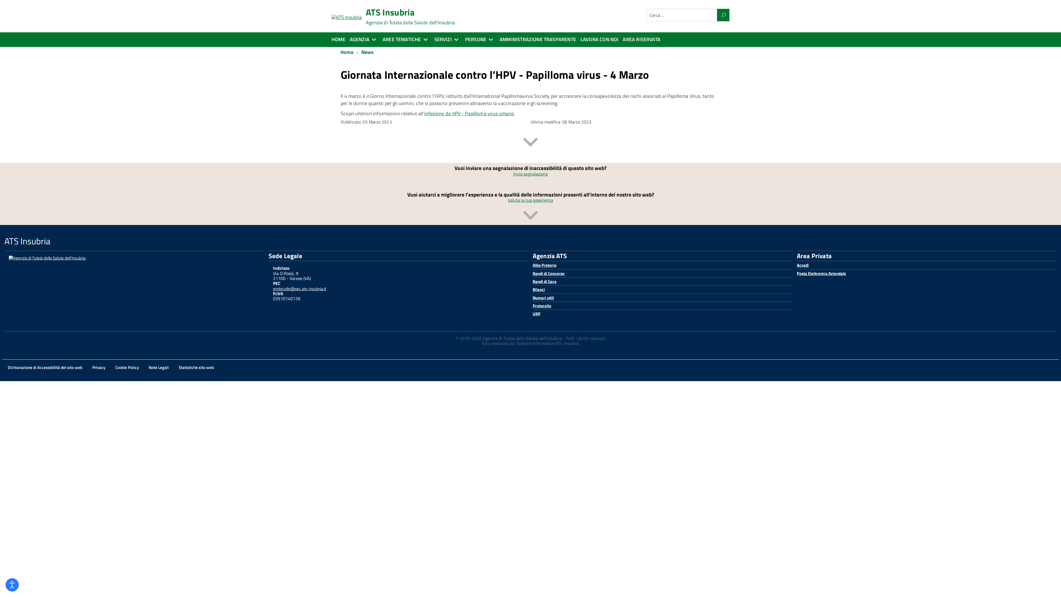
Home (338, 39)
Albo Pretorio (544, 265)
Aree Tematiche (402, 39)
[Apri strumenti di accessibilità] (12, 584)
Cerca (723, 15)
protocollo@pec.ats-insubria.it (299, 289)
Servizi (443, 39)
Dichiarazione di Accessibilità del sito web (45, 367)
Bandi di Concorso (548, 273)
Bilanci (539, 289)
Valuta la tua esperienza (530, 200)
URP (536, 314)
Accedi (803, 265)
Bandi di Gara (544, 281)
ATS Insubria (410, 16)
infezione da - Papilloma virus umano (469, 113)
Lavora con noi (600, 39)
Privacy (98, 367)
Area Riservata (641, 39)
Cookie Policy (127, 367)
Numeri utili (543, 298)
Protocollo (542, 306)
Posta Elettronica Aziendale (821, 273)
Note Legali (159, 367)
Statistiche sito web (196, 367)
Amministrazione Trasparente (538, 39)
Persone (475, 39)
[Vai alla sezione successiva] (530, 143)
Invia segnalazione (530, 174)
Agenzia (359, 39)
